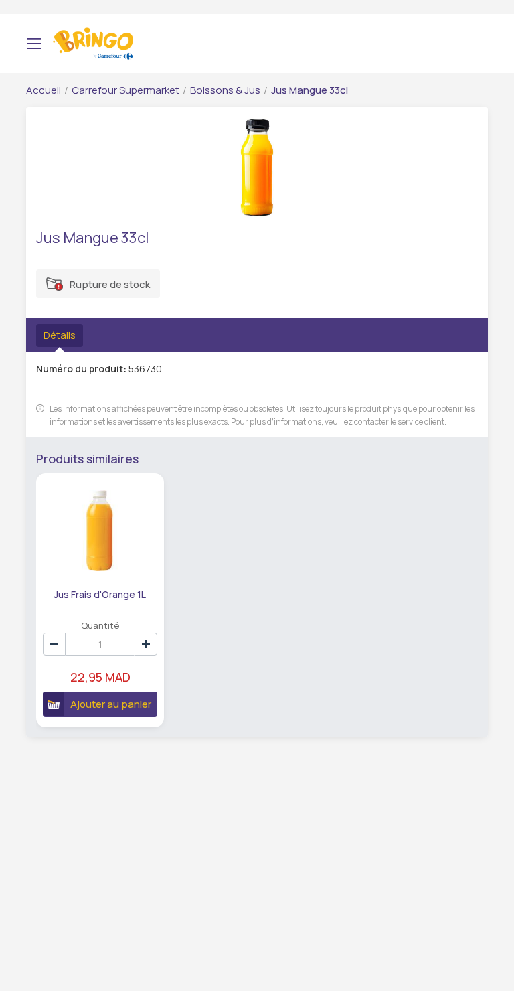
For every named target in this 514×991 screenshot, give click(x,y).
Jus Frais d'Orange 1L (100, 594)
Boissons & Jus (225, 90)
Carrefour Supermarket (125, 90)
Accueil (43, 90)
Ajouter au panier (110, 704)
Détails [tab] (60, 335)
